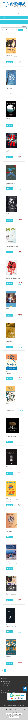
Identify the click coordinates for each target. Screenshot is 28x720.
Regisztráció (7, 13)
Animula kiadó (21, 705)
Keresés (24, 26)
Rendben (9, 714)
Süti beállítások (17, 714)
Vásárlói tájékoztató (12, 700)
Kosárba (10, 62)
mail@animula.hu (10, 690)
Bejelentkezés (20, 13)
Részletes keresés (6, 29)
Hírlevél (20, 29)
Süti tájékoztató (14, 716)
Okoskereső (14, 29)
